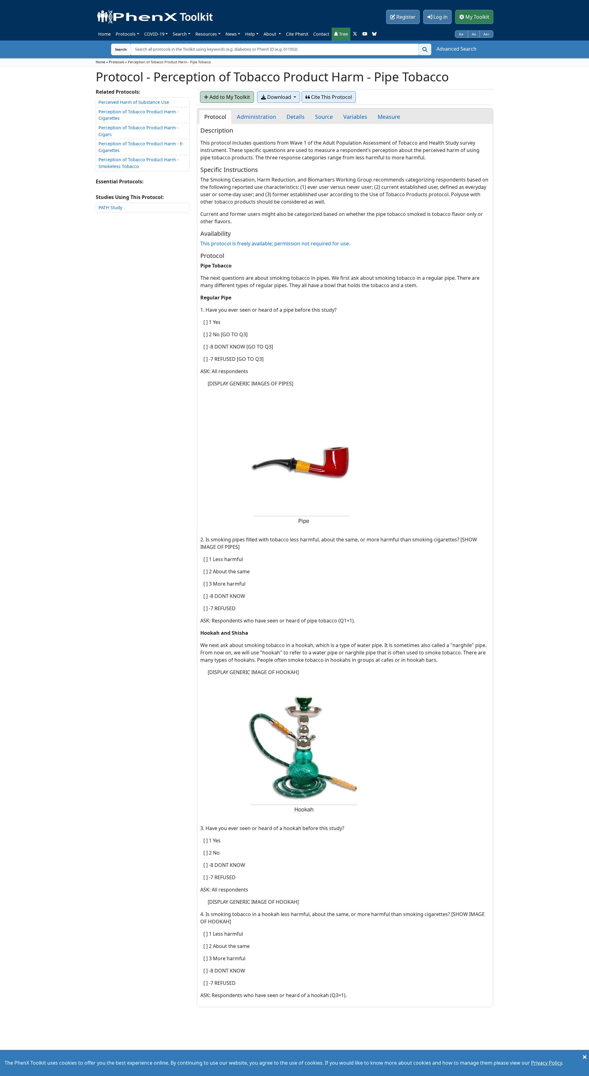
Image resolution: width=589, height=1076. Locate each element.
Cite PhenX (297, 34)
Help (250, 34)
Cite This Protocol (331, 97)
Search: (116, 49)
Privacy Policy (546, 1062)
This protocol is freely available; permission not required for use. (275, 243)
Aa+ (486, 34)
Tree (343, 34)
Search (180, 34)
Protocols (126, 34)
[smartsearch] (424, 49)
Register (405, 17)
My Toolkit (476, 17)
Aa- (461, 34)
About (270, 34)
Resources (206, 34)
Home (104, 34)
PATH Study (110, 207)
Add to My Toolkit (229, 97)
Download (279, 97)
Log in (440, 17)
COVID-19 (154, 34)
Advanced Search (456, 48)
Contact (321, 34)
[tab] (215, 117)
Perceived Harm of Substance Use (133, 102)
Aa (474, 34)
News (231, 34)
